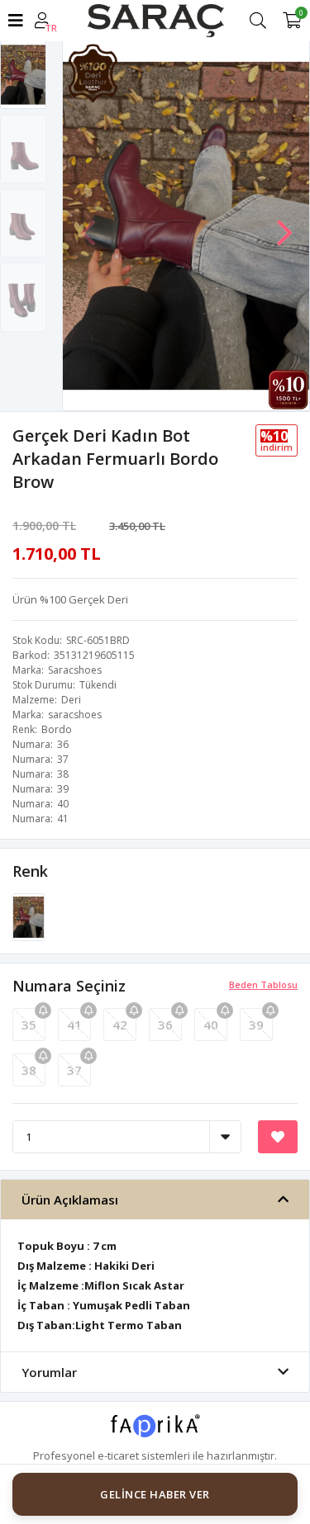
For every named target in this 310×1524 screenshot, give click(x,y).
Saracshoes (75, 670)
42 (119, 1024)
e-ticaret (118, 1455)
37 (74, 1070)
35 (28, 1024)
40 (210, 1024)
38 (28, 1070)
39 (256, 1024)
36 (165, 1024)
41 (74, 1024)
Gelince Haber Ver (155, 1494)
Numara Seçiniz (69, 986)
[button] (284, 224)
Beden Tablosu (263, 984)
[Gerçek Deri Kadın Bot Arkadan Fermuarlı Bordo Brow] (28, 916)
